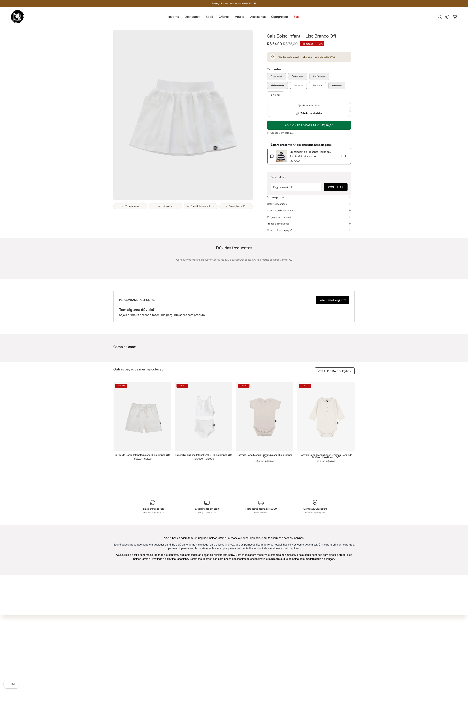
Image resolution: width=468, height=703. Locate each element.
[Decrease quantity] (336, 156)
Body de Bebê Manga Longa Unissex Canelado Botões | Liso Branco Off (326, 456)
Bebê (179, 653)
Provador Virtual (311, 105)
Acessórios (182, 669)
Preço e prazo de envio (279, 217)
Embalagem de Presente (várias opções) (311, 151)
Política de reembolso (238, 668)
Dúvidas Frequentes (237, 635)
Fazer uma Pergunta (332, 300)
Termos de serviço (236, 662)
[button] (192, 16)
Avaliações (231, 673)
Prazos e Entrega (235, 651)
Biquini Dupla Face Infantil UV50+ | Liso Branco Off (203, 455)
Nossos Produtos (235, 646)
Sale (178, 680)
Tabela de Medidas (311, 113)
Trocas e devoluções (278, 223)
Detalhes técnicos (277, 203)
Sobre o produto (276, 197)
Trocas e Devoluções (237, 657)
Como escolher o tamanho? (282, 210)
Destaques (182, 647)
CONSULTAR (335, 187)
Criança (180, 658)
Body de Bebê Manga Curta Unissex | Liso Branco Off (264, 456)
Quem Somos (233, 641)
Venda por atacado (236, 679)
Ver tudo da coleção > (335, 371)
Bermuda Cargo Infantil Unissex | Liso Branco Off (142, 455)
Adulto (179, 663)
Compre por (183, 674)
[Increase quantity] (345, 156)
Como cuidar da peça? (279, 230)
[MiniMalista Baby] (17, 16)
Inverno (180, 642)
